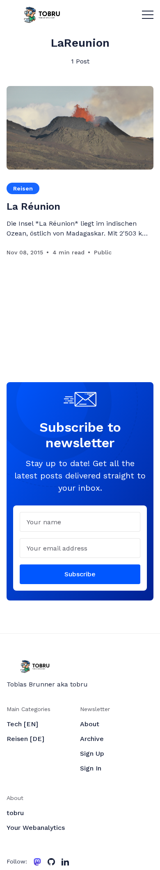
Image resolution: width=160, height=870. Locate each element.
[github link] (51, 861)
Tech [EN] (22, 724)
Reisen (23, 188)
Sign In (90, 768)
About (89, 724)
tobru (15, 813)
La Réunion (33, 206)
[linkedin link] (65, 861)
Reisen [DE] (25, 739)
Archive (92, 739)
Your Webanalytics (36, 827)
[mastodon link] (37, 861)
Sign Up (92, 753)
